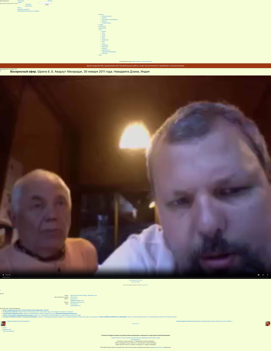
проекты (104, 48)
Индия (72, 298)
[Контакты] (10, 12)
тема (103, 33)
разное (104, 31)
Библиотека (102, 26)
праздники (105, 45)
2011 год (72, 297)
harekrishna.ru (159, 347)
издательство (106, 50)
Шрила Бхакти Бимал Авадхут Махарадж (82, 295)
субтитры (104, 53)
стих (103, 43)
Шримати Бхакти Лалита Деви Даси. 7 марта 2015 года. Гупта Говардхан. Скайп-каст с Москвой (38, 311)
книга (103, 36)
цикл (103, 41)
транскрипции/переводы (109, 51)
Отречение (73, 304)
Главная (113, 337)
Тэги (100, 29)
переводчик (105, 40)
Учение (101, 24)
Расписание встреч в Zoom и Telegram (28, 11)
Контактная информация (141, 337)
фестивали (105, 46)
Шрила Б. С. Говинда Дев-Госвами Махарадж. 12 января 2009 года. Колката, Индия (42, 315)
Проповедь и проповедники (110, 19)
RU (48, 1)
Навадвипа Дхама (75, 300)
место (103, 38)
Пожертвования (106, 23)
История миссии (106, 16)
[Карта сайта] (6, 12)
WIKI (100, 55)
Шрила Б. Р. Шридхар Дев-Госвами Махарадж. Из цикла (40, 313)
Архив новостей (135, 323)
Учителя (104, 17)
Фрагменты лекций (75, 302)
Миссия (101, 14)
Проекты (104, 21)
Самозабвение (74, 305)
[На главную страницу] (2, 12)
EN (51, 1)
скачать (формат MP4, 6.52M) (135, 280)
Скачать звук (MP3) (135, 281)
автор (103, 34)
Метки (4, 327)
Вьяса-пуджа (156, 337)
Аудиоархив (102, 28)
